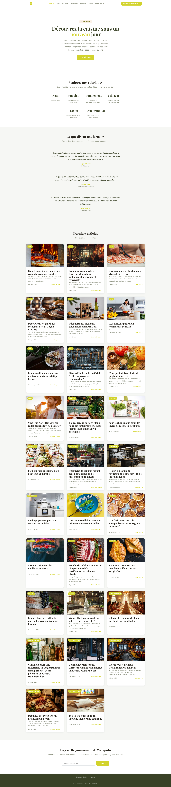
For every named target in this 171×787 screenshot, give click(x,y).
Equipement (74, 3)
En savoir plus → (85, 57)
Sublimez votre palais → (131, 3)
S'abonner (102, 763)
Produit (90, 3)
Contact (92, 777)
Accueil (51, 3)
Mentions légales (81, 777)
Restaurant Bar (100, 3)
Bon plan (65, 3)
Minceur (83, 3)
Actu (57, 3)
